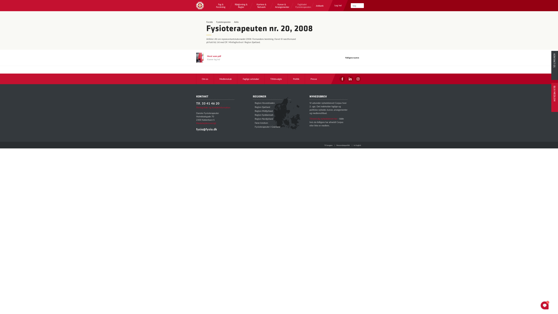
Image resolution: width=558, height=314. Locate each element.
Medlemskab (225, 78)
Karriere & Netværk (261, 5)
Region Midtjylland (263, 110)
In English (357, 145)
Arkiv (236, 21)
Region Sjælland (262, 106)
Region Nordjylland (263, 118)
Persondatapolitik (343, 145)
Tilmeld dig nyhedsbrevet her (323, 118)
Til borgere (328, 145)
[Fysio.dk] (200, 5)
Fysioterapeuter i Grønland (267, 126)
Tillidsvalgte (276, 78)
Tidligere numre (352, 57)
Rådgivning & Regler (241, 5)
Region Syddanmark (263, 114)
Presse (314, 78)
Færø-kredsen (261, 122)
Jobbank (320, 5)
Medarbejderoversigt (206, 123)
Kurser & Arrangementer (281, 5)
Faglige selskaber (251, 78)
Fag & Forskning (220, 5)
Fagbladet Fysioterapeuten (302, 5)
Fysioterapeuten (223, 21)
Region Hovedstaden (264, 102)
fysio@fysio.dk (206, 129)
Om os (205, 78)
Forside (209, 21)
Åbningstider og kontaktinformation (213, 107)
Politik (296, 78)
